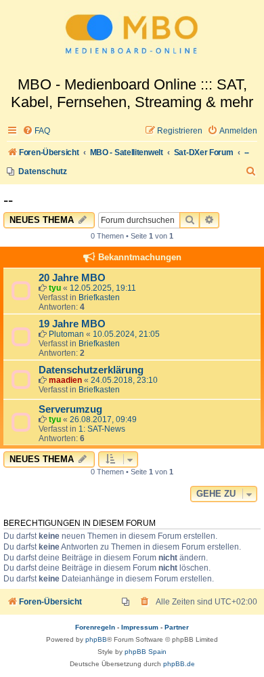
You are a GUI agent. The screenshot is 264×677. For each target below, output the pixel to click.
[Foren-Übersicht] (132, 38)
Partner (176, 627)
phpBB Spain (146, 651)
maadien (65, 380)
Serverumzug (70, 409)
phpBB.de (179, 664)
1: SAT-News (102, 429)
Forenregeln (95, 627)
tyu (55, 288)
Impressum (139, 627)
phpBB (96, 639)
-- (8, 200)
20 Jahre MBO (72, 277)
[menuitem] (36, 131)
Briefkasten (99, 297)
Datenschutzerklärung (91, 370)
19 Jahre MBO (72, 324)
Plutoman (66, 334)
